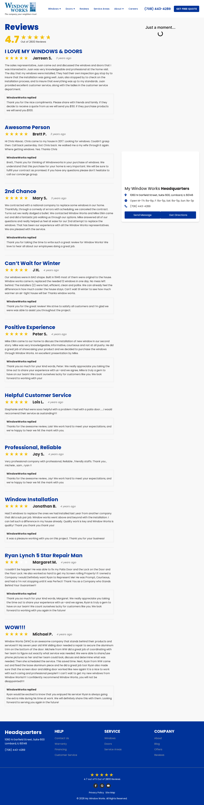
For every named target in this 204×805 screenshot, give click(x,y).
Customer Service (66, 755)
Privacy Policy (96, 792)
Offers (158, 749)
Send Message (143, 215)
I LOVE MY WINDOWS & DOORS (43, 51)
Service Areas (101, 8)
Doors (69, 8)
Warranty (61, 744)
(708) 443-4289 (157, 9)
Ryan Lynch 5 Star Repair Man (44, 555)
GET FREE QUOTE (186, 9)
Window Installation (31, 499)
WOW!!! (15, 627)
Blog (157, 744)
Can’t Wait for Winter (32, 263)
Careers (133, 8)
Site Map (110, 792)
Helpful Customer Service (38, 395)
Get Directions (178, 215)
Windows (53, 8)
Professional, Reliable (33, 447)
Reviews (84, 8)
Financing (61, 749)
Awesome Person (27, 127)
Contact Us (62, 738)
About (117, 8)
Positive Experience (30, 327)
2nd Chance (20, 191)
